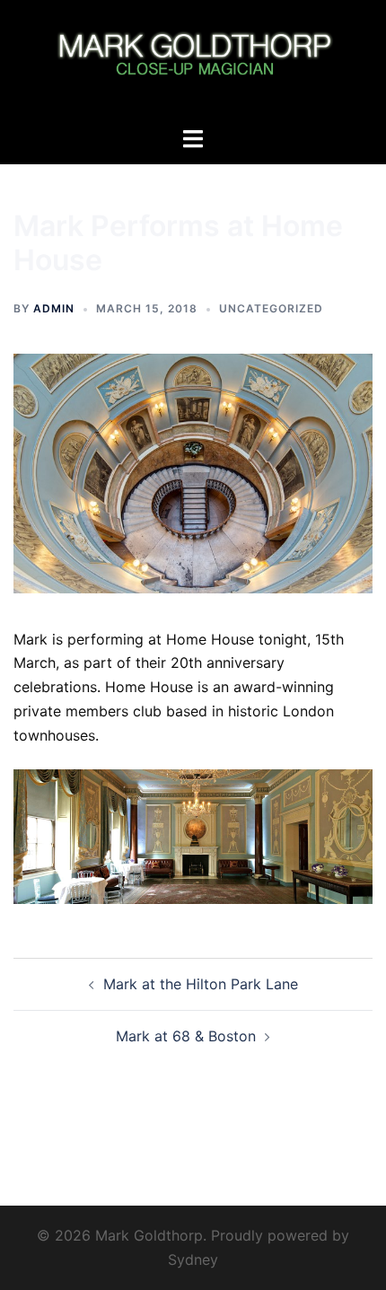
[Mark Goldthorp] (192, 61)
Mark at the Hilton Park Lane (200, 984)
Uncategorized (271, 308)
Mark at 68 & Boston (186, 1036)
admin (54, 308)
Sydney (193, 1259)
